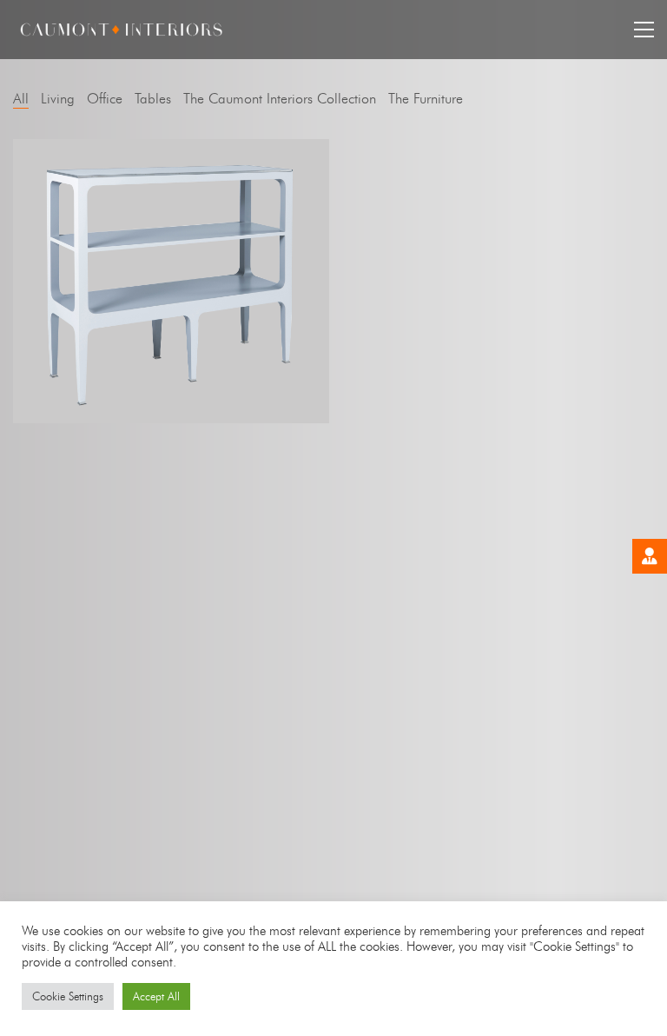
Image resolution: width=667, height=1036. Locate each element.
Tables (153, 98)
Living (58, 98)
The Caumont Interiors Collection (279, 98)
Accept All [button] (156, 996)
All (21, 98)
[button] (644, 29)
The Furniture (425, 98)
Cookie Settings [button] (67, 996)
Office (104, 98)
